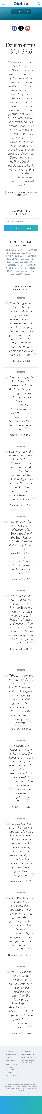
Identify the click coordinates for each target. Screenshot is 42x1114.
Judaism (21, 11)
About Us (9, 1051)
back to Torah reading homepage (22, 193)
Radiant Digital (12, 1075)
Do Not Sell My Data (28, 1058)
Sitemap (9, 1072)
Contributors (11, 1064)
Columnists (10, 1061)
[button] (38, 3)
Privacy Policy (26, 1051)
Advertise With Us (13, 1054)
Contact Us (10, 1058)
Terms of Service (27, 1054)
